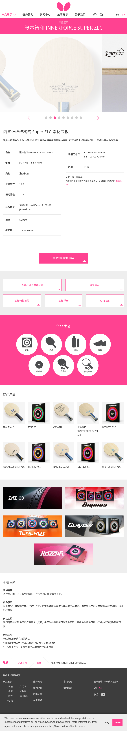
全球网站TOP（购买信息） (106, 681)
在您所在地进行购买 (63, 258)
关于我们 (80, 14)
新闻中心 (45, 14)
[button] (29, 118)
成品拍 (23, 691)
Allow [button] (117, 722)
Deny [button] (106, 722)
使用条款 (68, 687)
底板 (39, 662)
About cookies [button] (77, 726)
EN (117, 14)
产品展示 (7, 14)
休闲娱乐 (24, 695)
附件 (10, 695)
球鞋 (10, 700)
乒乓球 (23, 686)
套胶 (10, 686)
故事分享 (62, 14)
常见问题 (68, 681)
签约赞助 (27, 14)
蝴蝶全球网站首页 (11, 675)
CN (123, 14)
